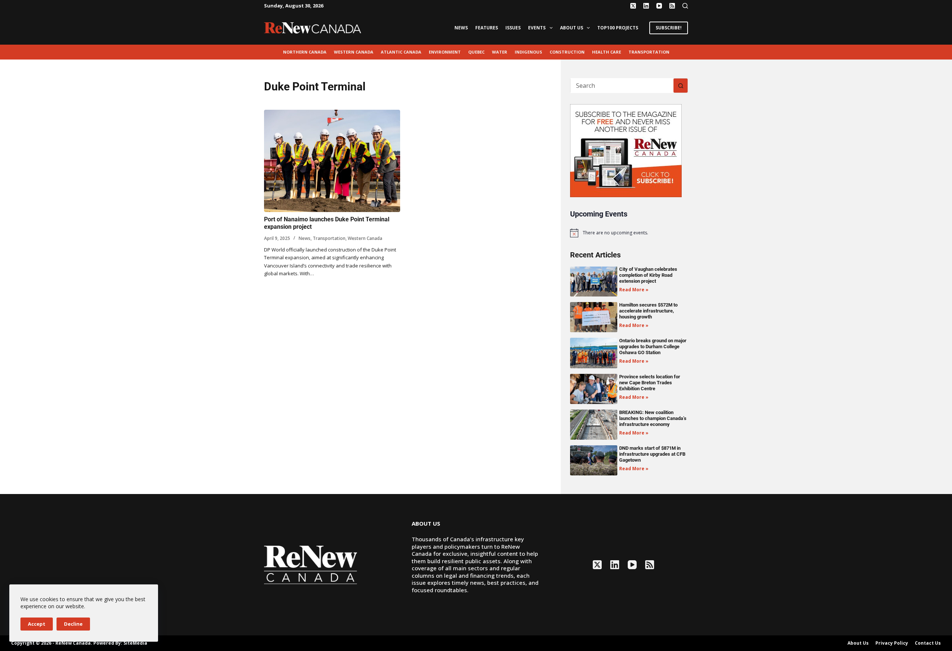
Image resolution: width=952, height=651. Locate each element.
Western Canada (353, 52)
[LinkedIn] (646, 6)
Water (499, 52)
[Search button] (680, 85)
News (461, 28)
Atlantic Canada (401, 52)
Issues (513, 28)
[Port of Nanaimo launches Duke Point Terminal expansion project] (332, 161)
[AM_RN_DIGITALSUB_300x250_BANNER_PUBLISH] (626, 150)
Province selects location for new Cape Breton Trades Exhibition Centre (649, 382)
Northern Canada (305, 52)
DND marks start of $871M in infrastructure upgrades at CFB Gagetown (652, 454)
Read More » (634, 289)
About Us (571, 28)
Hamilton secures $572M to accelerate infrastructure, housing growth (648, 311)
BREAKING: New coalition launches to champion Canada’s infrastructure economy (652, 418)
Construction (567, 52)
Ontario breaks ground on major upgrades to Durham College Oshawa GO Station (652, 346)
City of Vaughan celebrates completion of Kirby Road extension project (648, 275)
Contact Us (928, 643)
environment (445, 52)
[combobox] (621, 85)
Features (486, 28)
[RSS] (672, 6)
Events (537, 28)
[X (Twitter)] (633, 6)
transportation (648, 52)
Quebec (476, 52)
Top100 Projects (617, 28)
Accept (36, 623)
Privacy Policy (891, 643)
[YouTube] (659, 6)
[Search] (685, 6)
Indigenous (528, 52)
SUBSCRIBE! (669, 28)
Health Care (606, 52)
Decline (73, 623)
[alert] (629, 232)
